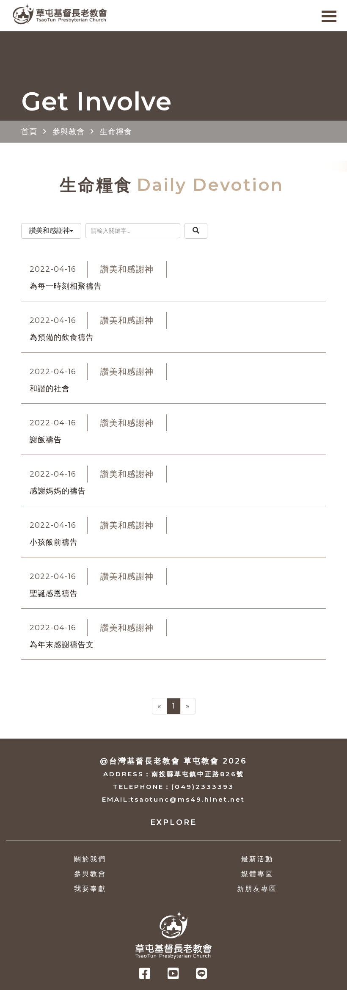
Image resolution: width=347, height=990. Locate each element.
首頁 (29, 131)
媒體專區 (257, 874)
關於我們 (90, 859)
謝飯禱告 (46, 439)
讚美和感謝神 (49, 230)
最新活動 (257, 859)
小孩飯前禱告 (54, 542)
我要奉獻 (90, 889)
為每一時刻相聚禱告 (66, 286)
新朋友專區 (257, 889)
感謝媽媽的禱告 (58, 491)
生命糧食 (116, 131)
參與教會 (68, 131)
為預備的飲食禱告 (62, 337)
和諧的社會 (50, 388)
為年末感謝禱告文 (62, 644)
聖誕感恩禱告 (54, 593)
